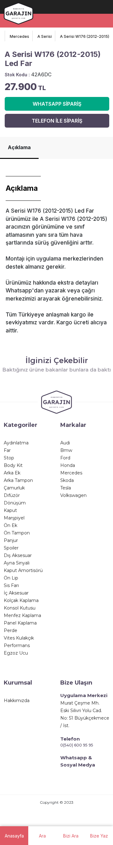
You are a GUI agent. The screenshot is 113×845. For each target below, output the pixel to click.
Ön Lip (11, 578)
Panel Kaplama (20, 623)
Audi (65, 443)
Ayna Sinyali (17, 563)
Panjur (11, 540)
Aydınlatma (16, 443)
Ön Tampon (17, 533)
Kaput (10, 510)
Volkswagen (73, 495)
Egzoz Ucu (16, 653)
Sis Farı (11, 585)
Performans (17, 645)
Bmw (66, 450)
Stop (9, 458)
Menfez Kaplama (22, 615)
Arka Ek (12, 473)
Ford (65, 458)
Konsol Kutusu (19, 608)
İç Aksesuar (16, 593)
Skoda (67, 480)
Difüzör (12, 495)
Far (7, 450)
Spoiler (11, 548)
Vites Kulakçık (19, 638)
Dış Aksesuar (18, 555)
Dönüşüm (15, 503)
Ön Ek (10, 525)
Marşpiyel (14, 518)
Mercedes (19, 36)
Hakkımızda (17, 700)
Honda (67, 465)
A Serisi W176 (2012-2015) (84, 36)
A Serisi (44, 36)
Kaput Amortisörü (23, 570)
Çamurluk (14, 488)
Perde (10, 630)
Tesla (65, 488)
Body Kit (13, 465)
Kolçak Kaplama (21, 600)
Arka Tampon (18, 480)
